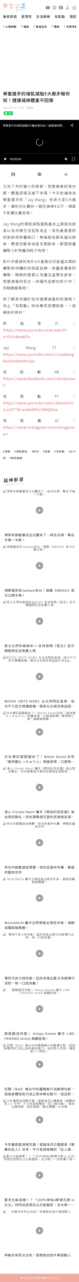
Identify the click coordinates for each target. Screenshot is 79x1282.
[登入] (68, 7)
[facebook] (61, 7)
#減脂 (6, 451)
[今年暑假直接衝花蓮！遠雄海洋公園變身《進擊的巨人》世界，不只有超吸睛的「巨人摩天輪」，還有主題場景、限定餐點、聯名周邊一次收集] (39, 1119)
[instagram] (54, 7)
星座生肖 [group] (41, 26)
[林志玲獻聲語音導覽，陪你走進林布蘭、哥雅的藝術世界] (39, 842)
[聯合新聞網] (5, 6)
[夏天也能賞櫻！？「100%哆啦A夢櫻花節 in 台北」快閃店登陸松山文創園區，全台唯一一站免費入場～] (39, 1175)
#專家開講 (16, 458)
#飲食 (35, 451)
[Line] (39, 174)
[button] (74, 7)
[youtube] (48, 7)
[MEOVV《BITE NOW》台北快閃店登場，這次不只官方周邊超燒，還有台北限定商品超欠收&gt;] (39, 676)
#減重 (47, 451)
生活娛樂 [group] (43, 16)
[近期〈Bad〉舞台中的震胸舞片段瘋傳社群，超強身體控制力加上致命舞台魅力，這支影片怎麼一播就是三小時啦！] (39, 1064)
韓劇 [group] (57, 26)
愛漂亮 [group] (26, 16)
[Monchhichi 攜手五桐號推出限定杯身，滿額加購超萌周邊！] (39, 898)
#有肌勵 (59, 451)
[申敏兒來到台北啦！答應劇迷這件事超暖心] (39, 1230)
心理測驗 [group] (11, 26)
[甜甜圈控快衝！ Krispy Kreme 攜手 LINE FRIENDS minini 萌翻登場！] (39, 1009)
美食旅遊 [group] (10, 16)
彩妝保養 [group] (72, 26)
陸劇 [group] (26, 26)
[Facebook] (13, 174)
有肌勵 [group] (60, 16)
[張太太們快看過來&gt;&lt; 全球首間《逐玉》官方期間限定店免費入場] (39, 621)
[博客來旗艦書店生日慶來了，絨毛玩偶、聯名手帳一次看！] (39, 510)
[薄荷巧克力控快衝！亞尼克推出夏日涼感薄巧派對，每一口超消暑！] (39, 953)
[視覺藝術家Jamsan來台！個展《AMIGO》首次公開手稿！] (39, 565)
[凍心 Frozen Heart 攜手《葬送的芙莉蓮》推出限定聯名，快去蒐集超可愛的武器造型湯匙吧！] (39, 787)
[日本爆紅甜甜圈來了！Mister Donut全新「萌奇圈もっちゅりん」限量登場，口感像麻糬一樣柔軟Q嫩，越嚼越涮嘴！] (39, 732)
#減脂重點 (21, 451)
